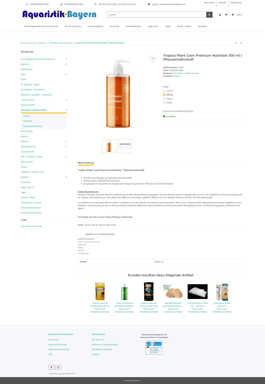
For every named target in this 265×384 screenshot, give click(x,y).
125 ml (169, 90)
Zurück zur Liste (29, 43)
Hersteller (202, 26)
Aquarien (25, 64)
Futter (23, 79)
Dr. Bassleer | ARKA (30, 84)
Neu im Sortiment (73, 26)
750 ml (169, 98)
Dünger (26, 116)
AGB (50, 354)
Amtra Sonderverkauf (31, 207)
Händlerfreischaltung (101, 349)
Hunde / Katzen (184, 26)
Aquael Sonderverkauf (31, 212)
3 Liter (169, 102)
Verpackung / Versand (31, 202)
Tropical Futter (27, 99)
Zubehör (25, 177)
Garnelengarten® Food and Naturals (41, 26)
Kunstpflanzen (27, 151)
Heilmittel (27, 121)
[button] (220, 14)
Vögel (167, 26)
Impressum (53, 339)
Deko (23, 74)
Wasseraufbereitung (32, 126)
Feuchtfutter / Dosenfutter (33, 89)
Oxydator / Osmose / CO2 (32, 172)
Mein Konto (209, 2)
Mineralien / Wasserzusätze (186, 73)
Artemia (24, 136)
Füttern (24, 167)
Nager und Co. (27, 187)
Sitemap (95, 354)
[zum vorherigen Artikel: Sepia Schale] (236, 43)
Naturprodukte (28, 105)
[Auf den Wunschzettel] (153, 59)
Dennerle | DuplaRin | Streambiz (36, 94)
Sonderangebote (95, 26)
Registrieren (236, 2)
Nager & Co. (153, 26)
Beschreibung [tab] (86, 162)
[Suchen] (209, 15)
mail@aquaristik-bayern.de (172, 4)
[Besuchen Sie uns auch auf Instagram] (58, 367)
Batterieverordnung (57, 344)
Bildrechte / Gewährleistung (105, 344)
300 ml (169, 94)
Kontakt (222, 2)
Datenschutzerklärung (58, 349)
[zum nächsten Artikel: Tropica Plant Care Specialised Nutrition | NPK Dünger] (241, 43)
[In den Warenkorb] (80, 52)
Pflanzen (25, 141)
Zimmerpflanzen (133, 26)
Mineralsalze (27, 131)
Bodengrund (26, 69)
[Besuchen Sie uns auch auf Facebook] (51, 367)
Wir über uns (98, 339)
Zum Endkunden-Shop (31, 226)
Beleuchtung (27, 161)
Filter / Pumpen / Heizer (32, 156)
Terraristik (114, 26)
